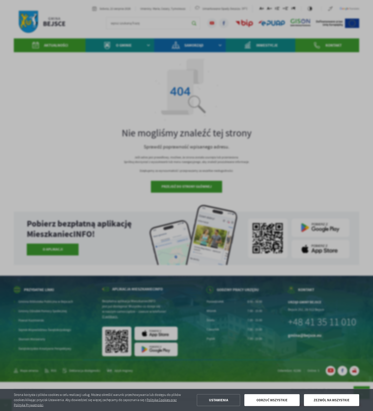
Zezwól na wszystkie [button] (331, 400)
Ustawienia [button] (218, 400)
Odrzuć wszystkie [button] (272, 400)
